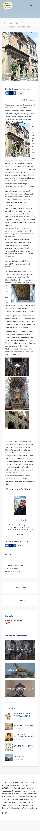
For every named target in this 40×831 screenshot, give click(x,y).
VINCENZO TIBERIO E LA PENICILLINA (20, 689)
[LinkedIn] (14, 93)
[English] (9, 620)
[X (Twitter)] (11, 93)
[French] (12, 620)
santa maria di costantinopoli (16, 571)
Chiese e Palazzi (13, 565)
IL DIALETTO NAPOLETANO (23, 725)
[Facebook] (7, 93)
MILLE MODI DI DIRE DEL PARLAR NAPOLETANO (22, 714)
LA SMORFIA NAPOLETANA (23, 746)
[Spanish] (15, 620)
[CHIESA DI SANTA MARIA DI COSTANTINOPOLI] (20, 56)
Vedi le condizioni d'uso (17, 808)
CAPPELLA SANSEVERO (15, 649)
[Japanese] (6, 623)
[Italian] (6, 620)
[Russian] (20, 620)
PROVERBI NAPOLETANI (22, 756)
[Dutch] (9, 623)
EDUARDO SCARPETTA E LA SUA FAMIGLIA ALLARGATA (24, 735)
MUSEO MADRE (12, 670)
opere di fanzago (11, 568)
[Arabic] (18, 620)
